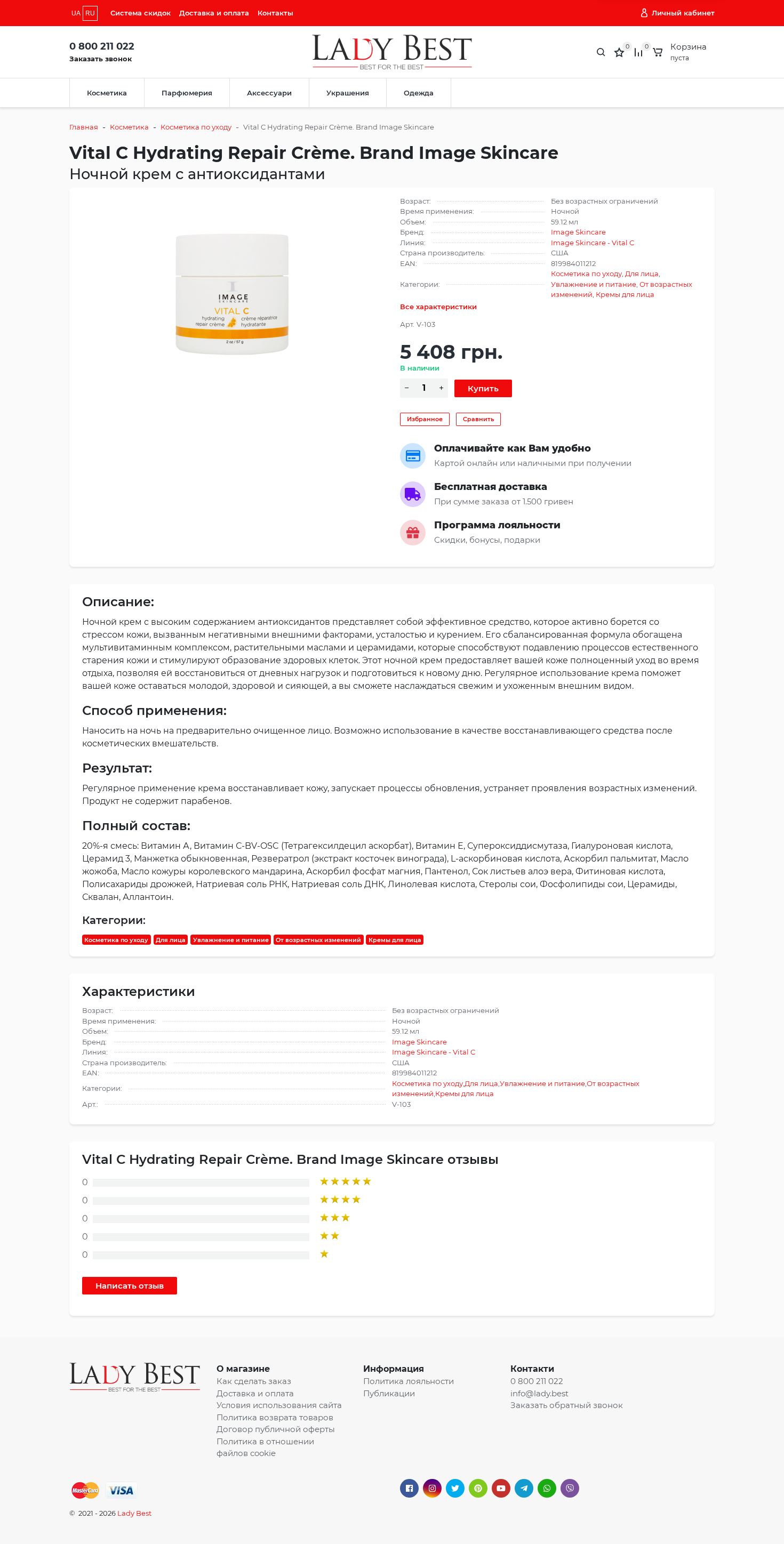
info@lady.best (539, 1393)
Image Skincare (578, 232)
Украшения (347, 93)
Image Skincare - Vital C (592, 242)
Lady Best (134, 1513)
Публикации (389, 1393)
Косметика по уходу (196, 127)
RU (90, 13)
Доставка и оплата (214, 13)
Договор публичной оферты (276, 1429)
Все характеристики (438, 306)
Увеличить (233, 291)
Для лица (642, 273)
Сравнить (478, 419)
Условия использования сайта (279, 1405)
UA (76, 13)
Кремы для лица (625, 294)
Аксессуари (269, 93)
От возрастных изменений (318, 939)
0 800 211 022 (101, 46)
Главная (83, 127)
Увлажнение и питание (593, 284)
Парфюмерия (187, 93)
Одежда (419, 93)
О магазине (243, 1369)
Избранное (425, 419)
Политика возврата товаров (275, 1417)
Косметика (107, 93)
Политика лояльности (408, 1381)
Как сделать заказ (254, 1381)
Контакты (275, 13)
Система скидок (140, 13)
